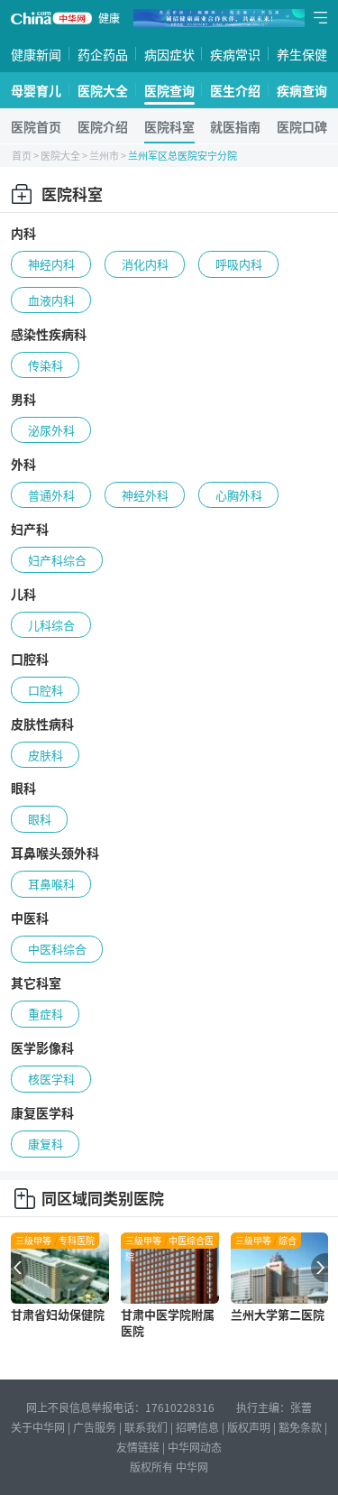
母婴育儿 (36, 90)
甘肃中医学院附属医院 (168, 1322)
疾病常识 (235, 54)
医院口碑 (302, 126)
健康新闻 (36, 54)
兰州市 (104, 155)
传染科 (45, 365)
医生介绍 (235, 90)
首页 (22, 155)
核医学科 (51, 1078)
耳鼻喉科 (51, 883)
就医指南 (235, 126)
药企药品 (103, 54)
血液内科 (51, 300)
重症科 (45, 1013)
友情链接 (138, 1446)
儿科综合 (51, 624)
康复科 (45, 1143)
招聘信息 (197, 1427)
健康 (109, 17)
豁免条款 (300, 1427)
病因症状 (169, 54)
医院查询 (169, 90)
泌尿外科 (51, 429)
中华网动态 (195, 1446)
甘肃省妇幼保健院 (58, 1314)
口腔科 (45, 689)
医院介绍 (103, 126)
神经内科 (51, 263)
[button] (14, 1267)
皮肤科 (45, 754)
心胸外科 (238, 494)
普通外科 (51, 494)
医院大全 (103, 90)
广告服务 (94, 1427)
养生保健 (302, 54)
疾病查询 (302, 90)
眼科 (39, 818)
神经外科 (145, 494)
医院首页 (36, 126)
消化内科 (145, 263)
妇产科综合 (57, 559)
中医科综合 (57, 948)
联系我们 (146, 1427)
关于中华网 (38, 1427)
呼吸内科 (238, 263)
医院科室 (169, 126)
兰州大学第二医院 (277, 1314)
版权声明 (248, 1427)
